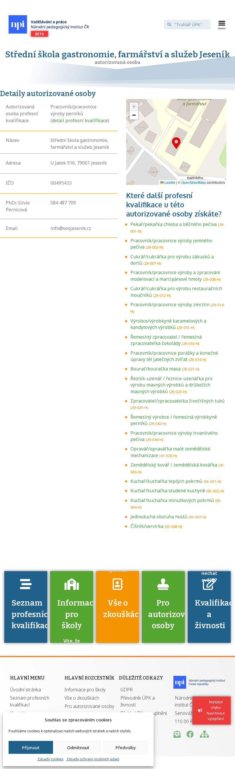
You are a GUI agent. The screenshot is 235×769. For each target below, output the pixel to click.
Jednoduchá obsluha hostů (158, 517)
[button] (222, 24)
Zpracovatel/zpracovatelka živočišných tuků (177, 401)
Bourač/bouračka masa (155, 369)
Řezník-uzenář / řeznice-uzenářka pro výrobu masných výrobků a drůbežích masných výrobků (171, 385)
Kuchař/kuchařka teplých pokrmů (166, 481)
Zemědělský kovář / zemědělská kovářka (173, 465)
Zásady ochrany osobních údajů (92, 759)
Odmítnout (78, 747)
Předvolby (125, 747)
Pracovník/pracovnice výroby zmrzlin (169, 304)
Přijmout (31, 747)
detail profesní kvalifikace (80, 120)
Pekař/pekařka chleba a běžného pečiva (173, 224)
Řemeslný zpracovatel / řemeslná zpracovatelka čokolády (166, 340)
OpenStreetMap (193, 182)
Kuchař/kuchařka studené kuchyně (167, 490)
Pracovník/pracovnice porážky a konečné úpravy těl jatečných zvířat (174, 356)
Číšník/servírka (146, 526)
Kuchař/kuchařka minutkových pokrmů (172, 500)
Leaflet (169, 182)
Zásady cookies (51, 759)
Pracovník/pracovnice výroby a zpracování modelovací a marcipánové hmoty (175, 275)
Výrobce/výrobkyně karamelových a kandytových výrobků (168, 324)
